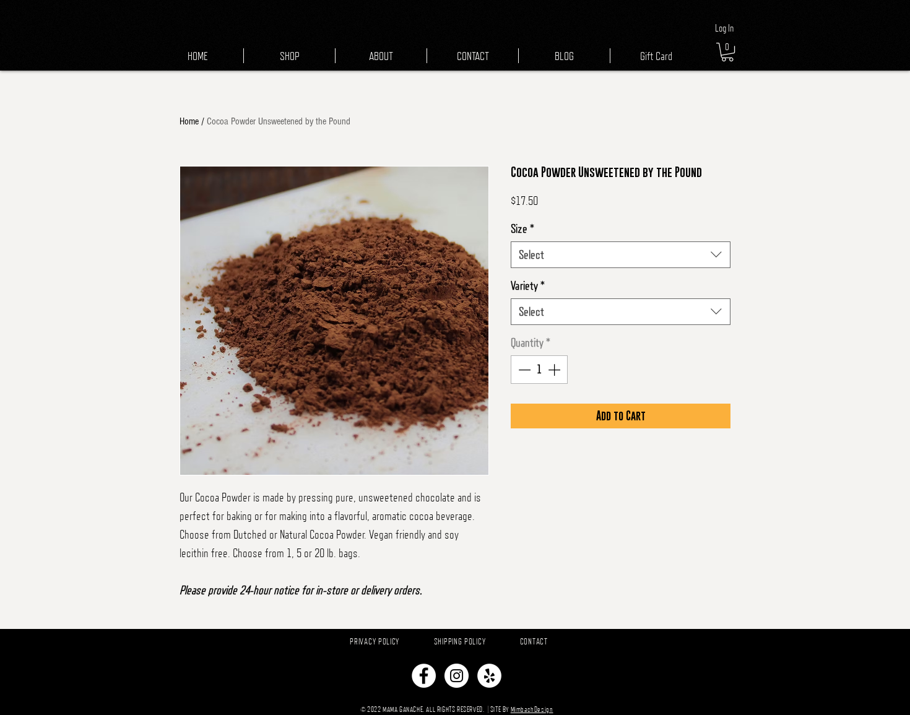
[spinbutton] (539, 369)
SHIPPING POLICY (460, 641)
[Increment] (555, 369)
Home (189, 121)
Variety (528, 285)
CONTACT (534, 641)
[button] (727, 52)
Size (522, 228)
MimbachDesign (532, 709)
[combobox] (620, 254)
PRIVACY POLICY (374, 641)
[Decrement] (523, 369)
